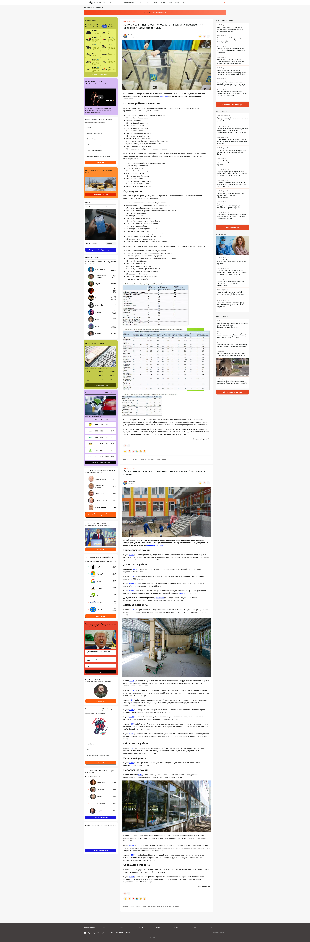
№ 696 (131, 590)
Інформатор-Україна (129, 2)
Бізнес (177, 2)
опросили (164, 96)
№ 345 (131, 583)
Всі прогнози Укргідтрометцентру (100, 250)
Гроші (140, 2)
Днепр (164, 459)
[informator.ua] (96, 2)
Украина (151, 459)
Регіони (163, 2)
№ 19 (140, 775)
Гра (183, 2)
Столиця (155, 2)
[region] (100, 247)
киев (158, 459)
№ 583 (131, 717)
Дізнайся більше (100, 881)
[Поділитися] (204, 36)
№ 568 (131, 724)
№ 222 (131, 869)
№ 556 (131, 855)
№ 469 (131, 877)
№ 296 (131, 576)
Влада (147, 2)
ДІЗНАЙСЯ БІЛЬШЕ (101, 917)
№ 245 (131, 748)
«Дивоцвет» (159, 598)
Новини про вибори (101, 817)
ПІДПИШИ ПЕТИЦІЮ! (101, 195)
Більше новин (232, 227)
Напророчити (100, 162)
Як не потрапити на (159, 12)
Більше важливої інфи (232, 104)
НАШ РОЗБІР (101, 549)
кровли (182, 593)
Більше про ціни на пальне (101, 463)
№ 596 (131, 555)
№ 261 (131, 734)
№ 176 (131, 681)
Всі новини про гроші (100, 385)
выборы (143, 459)
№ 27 (131, 836)
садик (138, 906)
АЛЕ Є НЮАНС (100, 701)
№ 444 (131, 710)
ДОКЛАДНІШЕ (100, 616)
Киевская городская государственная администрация (161, 906)
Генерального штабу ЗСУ (103, 74)
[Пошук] (225, 3)
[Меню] (111, 2)
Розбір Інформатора (101, 850)
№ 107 (131, 763)
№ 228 (131, 690)
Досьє (170, 2)
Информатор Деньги (154, 545)
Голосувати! (101, 672)
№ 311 (131, 700)
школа (125, 906)
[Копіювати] (208, 36)
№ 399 (131, 845)
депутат (125, 459)
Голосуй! (101, 763)
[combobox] (111, 243)
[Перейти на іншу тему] (221, 3)
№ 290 (134, 569)
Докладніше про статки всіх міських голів (100, 515)
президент (134, 459)
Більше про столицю (232, 392)
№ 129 (131, 609)
